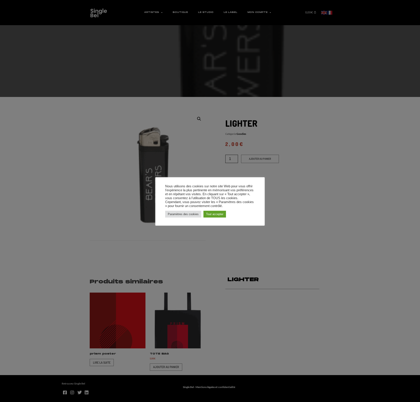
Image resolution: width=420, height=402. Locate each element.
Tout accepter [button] (214, 214)
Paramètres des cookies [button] (183, 214)
